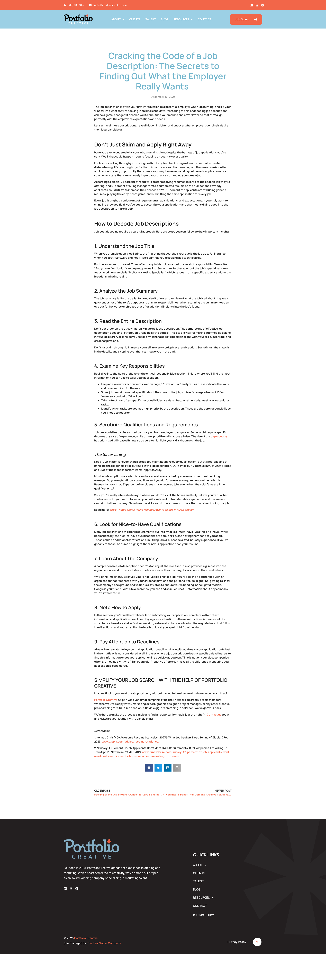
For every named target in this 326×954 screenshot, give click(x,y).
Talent (150, 19)
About (116, 19)
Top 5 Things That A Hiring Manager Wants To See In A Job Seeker (152, 510)
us (219, 714)
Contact (204, 19)
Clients (134, 19)
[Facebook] (262, 5)
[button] (149, 768)
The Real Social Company (104, 943)
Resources (181, 19)
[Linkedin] (251, 5)
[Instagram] (257, 5)
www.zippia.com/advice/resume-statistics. (130, 741)
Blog (164, 19)
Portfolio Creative (105, 700)
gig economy (219, 436)
